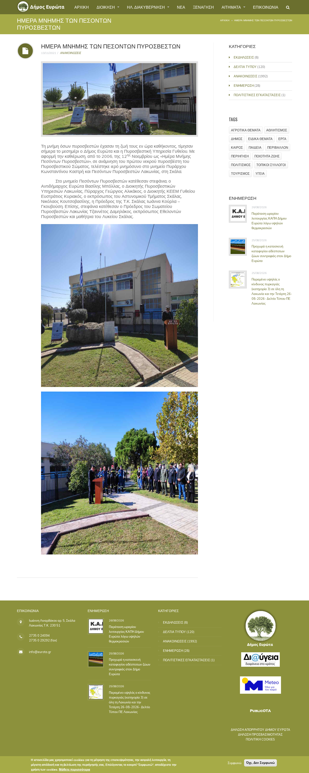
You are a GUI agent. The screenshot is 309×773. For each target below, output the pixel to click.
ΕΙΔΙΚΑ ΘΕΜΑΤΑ (260, 139)
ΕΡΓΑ (282, 139)
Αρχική (224, 20)
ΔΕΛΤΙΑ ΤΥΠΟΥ (245, 67)
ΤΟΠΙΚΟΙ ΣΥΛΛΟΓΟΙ (271, 165)
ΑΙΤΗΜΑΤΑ (232, 7)
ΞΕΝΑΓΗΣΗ (203, 7)
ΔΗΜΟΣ (236, 139)
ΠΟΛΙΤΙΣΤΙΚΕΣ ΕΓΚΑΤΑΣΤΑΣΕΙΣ (257, 95)
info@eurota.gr (40, 652)
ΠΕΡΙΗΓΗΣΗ (240, 156)
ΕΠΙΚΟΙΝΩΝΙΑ (265, 7)
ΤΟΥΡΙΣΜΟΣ (240, 173)
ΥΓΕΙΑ (260, 173)
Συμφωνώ (234, 763)
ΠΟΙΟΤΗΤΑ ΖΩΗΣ (267, 156)
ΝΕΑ (181, 7)
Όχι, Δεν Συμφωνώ (260, 763)
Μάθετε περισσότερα (74, 769)
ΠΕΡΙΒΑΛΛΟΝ (277, 147)
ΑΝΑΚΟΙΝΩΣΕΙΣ (70, 53)
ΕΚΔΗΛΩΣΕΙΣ (244, 57)
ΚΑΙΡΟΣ (237, 147)
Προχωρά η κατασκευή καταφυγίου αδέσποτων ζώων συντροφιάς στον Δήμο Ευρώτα (271, 253)
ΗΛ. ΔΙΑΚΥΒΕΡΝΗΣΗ (146, 7)
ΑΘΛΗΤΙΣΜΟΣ (276, 130)
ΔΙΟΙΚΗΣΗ (106, 7)
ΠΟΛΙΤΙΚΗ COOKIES (260, 739)
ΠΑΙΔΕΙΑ (255, 147)
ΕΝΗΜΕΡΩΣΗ (244, 85)
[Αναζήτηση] (288, 7)
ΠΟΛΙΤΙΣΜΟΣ (241, 165)
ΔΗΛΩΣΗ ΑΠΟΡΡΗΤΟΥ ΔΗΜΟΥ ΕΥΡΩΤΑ (260, 730)
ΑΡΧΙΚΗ (81, 7)
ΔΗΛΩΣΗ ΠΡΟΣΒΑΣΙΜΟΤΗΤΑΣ (260, 734)
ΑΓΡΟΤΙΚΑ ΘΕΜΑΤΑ (245, 130)
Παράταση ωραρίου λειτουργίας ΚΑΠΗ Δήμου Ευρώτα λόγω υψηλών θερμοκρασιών (269, 221)
